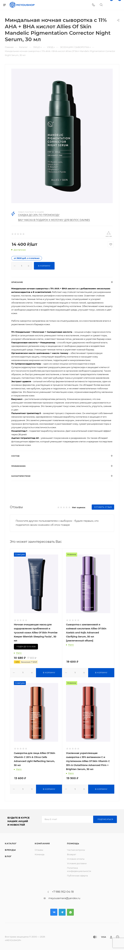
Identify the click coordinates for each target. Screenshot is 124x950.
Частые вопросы (76, 850)
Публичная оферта (77, 875)
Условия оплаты (75, 859)
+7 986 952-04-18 (63, 892)
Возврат (71, 854)
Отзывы (39, 850)
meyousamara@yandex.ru (64, 898)
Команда (39, 854)
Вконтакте (53, 912)
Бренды (10, 850)
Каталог (11, 843)
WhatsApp (70, 912)
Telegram (62, 912)
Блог (8, 856)
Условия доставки (77, 863)
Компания (42, 843)
